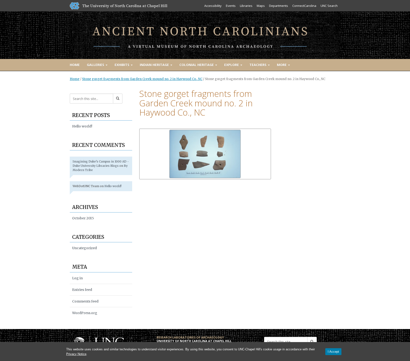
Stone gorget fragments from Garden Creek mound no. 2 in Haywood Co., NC (142, 79)
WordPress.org (84, 313)
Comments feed (85, 301)
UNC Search (329, 6)
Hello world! (82, 126)
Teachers (258, 65)
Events (231, 6)
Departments (278, 6)
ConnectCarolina (304, 6)
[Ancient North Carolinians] (205, 34)
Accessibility (213, 6)
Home (75, 65)
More (282, 65)
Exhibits (122, 65)
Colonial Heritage (197, 65)
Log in (77, 278)
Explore (232, 65)
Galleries (96, 65)
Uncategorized (84, 248)
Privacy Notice (76, 354)
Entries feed (82, 290)
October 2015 (83, 218)
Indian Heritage (155, 65)
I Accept (333, 351)
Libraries (246, 6)
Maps (261, 6)
